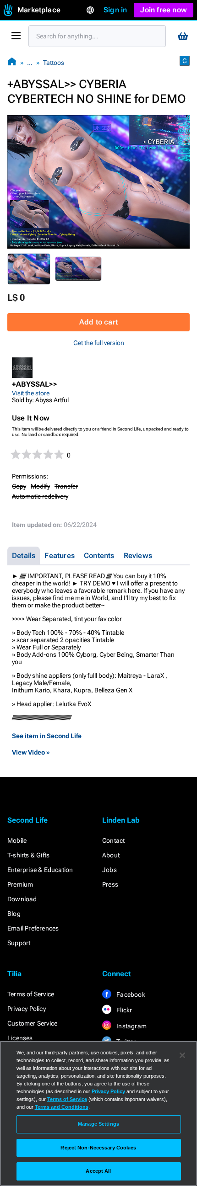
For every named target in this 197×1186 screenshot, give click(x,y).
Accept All (98, 1171)
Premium (20, 884)
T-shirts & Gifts (28, 855)
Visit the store (30, 393)
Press (110, 884)
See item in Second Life (47, 735)
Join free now (163, 9)
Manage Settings (98, 1124)
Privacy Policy (26, 1008)
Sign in (115, 9)
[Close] (182, 1055)
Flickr (123, 1010)
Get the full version (98, 342)
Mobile (17, 840)
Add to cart (98, 322)
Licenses (20, 1038)
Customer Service (32, 1023)
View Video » (31, 752)
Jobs (109, 869)
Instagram (131, 1026)
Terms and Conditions (61, 1107)
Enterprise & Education (40, 869)
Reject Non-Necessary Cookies (98, 1147)
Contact (113, 840)
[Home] (11, 62)
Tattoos (53, 62)
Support (18, 943)
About (111, 855)
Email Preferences (33, 928)
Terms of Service (30, 994)
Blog (14, 913)
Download (22, 899)
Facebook (130, 994)
